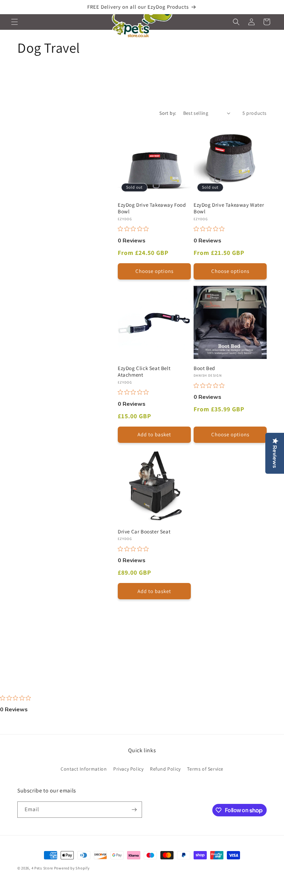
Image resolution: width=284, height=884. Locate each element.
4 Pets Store (42, 868)
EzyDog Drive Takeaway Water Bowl (229, 208)
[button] (14, 21)
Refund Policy (165, 769)
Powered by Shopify (72, 868)
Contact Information (84, 769)
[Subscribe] (134, 809)
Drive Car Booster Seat (144, 531)
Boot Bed (204, 368)
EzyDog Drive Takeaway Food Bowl (152, 208)
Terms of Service (205, 769)
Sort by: (167, 113)
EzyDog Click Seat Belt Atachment (144, 371)
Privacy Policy (128, 769)
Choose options (154, 271)
